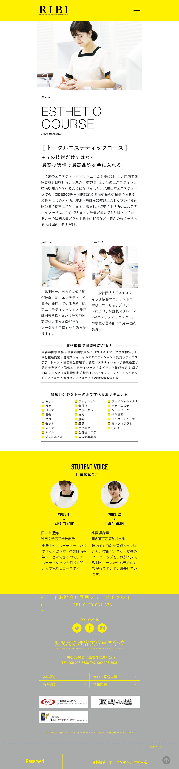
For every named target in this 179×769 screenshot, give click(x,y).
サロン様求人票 (105, 677)
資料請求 (49, 684)
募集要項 (49, 677)
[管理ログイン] (155, 747)
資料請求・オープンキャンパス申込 (119, 762)
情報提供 (100, 684)
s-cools (139, 747)
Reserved (35, 761)
